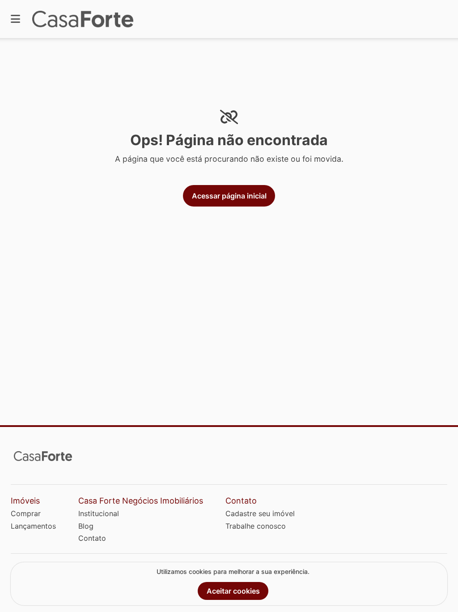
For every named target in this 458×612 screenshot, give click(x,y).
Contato (92, 538)
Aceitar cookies (233, 590)
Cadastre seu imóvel (260, 513)
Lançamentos (33, 525)
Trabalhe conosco (255, 525)
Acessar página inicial (229, 195)
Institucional (98, 513)
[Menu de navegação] (15, 19)
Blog (85, 525)
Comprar (26, 513)
